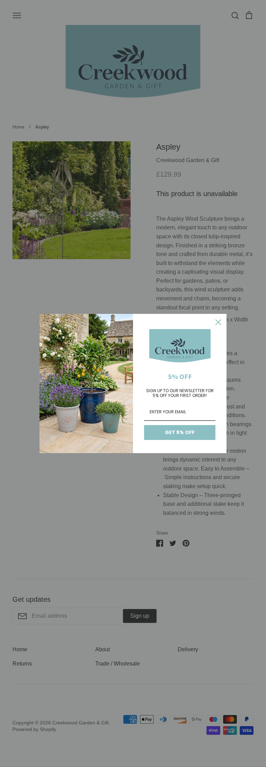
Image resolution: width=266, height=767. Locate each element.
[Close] (218, 322)
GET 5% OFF (180, 432)
